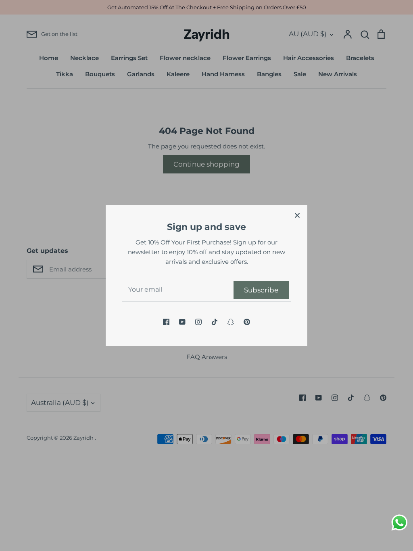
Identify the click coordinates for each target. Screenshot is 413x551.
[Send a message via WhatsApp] (399, 522)
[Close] (297, 215)
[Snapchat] (231, 322)
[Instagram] (198, 322)
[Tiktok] (214, 322)
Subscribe (261, 290)
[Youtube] (182, 322)
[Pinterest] (247, 322)
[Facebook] (166, 322)
